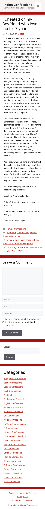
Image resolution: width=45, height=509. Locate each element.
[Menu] (38, 6)
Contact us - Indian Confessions (22, 493)
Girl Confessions (11, 415)
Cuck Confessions (12, 391)
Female (33, 232)
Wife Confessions (12, 481)
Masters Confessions (14, 432)
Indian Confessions (18, 5)
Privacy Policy (22, 497)
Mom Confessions (12, 440)
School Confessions (13, 461)
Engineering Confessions (15, 399)
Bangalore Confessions (15, 378)
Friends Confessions (13, 411)
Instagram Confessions (15, 424)
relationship (14, 236)
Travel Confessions (13, 477)
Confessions (23, 232)
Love (5, 236)
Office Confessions (13, 453)
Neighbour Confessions (15, 444)
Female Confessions (16, 229)
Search (7, 347)
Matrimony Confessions (15, 436)
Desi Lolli (8, 395)
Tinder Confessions (13, 473)
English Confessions (13, 403)
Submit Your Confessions (22, 500)
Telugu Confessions (13, 469)
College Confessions (13, 387)
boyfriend (11, 232)
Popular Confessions (13, 457)
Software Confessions (14, 465)
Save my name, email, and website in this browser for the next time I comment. (23, 322)
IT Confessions (11, 428)
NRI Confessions (11, 448)
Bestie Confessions (13, 383)
